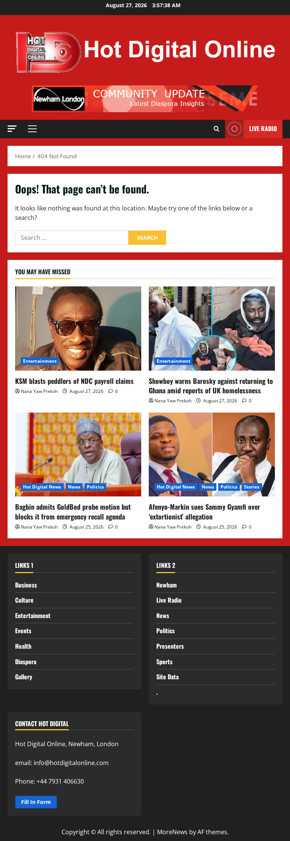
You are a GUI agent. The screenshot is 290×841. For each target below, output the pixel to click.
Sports (164, 661)
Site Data (167, 676)
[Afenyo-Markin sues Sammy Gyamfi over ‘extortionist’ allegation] (212, 455)
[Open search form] (216, 129)
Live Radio (169, 599)
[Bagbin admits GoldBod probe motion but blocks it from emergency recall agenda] (78, 455)
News (74, 487)
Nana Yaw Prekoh (39, 391)
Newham (166, 584)
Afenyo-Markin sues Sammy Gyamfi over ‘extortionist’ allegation (204, 511)
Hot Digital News (42, 487)
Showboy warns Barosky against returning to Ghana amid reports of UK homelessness (211, 385)
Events (23, 630)
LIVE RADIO (263, 128)
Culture (24, 599)
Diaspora (25, 661)
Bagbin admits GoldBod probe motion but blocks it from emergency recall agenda (73, 511)
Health (23, 646)
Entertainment (40, 361)
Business (26, 584)
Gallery (23, 676)
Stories (252, 487)
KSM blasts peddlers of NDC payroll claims (74, 381)
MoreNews (172, 832)
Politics (95, 487)
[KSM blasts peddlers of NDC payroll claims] (78, 328)
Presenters (170, 646)
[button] (12, 128)
